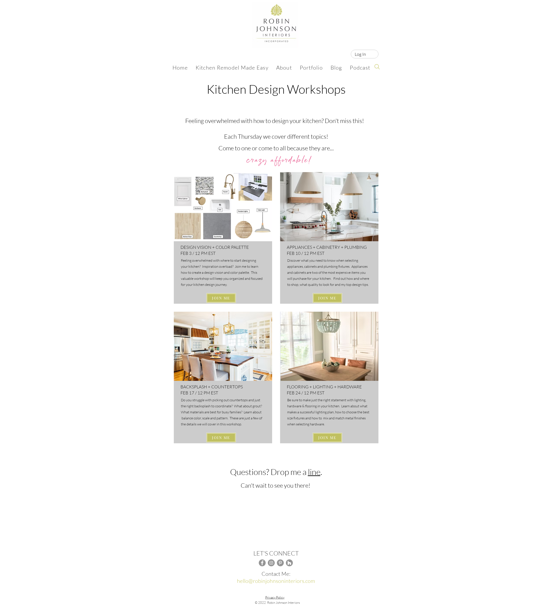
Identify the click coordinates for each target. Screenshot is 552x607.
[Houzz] (289, 562)
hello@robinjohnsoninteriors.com (276, 580)
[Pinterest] (280, 562)
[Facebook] (262, 562)
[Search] (377, 66)
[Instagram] (271, 562)
